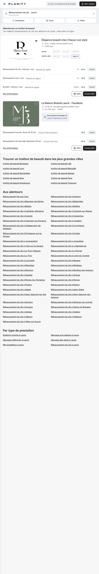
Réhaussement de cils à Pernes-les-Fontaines (24, 280)
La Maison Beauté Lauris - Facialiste (62, 103)
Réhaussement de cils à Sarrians (18, 302)
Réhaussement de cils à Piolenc (17, 285)
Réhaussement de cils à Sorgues (18, 307)
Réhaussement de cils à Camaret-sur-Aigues (71, 211)
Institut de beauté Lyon (13, 168)
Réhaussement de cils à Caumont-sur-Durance (24, 221)
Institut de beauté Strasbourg (16, 183)
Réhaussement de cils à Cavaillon (66, 221)
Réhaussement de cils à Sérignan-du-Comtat (71, 302)
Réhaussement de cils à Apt (15, 196)
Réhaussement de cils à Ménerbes (18, 265)
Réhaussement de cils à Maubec (66, 260)
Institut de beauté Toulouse (63, 183)
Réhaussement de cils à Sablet (17, 289)
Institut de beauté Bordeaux (15, 163)
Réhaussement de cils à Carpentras (67, 216)
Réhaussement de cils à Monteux (18, 270)
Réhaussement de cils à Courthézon (67, 225)
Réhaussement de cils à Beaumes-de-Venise (23, 201)
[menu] (4, 3)
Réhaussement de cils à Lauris (65, 345)
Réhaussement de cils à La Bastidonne (68, 246)
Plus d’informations (10, 94)
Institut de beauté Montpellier (16, 173)
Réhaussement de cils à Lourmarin (19, 260)
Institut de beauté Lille (61, 163)
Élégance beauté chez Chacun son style (64, 40)
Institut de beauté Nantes (62, 173)
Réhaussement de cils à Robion (65, 285)
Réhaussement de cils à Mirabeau (66, 265)
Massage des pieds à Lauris (63, 340)
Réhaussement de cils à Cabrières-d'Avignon (23, 211)
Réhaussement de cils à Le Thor (17, 255)
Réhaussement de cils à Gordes (65, 233)
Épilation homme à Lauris (14, 335)
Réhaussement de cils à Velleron (18, 317)
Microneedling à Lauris (13, 345)
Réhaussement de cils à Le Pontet (66, 251)
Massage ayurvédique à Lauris (65, 335)
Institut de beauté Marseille (63, 168)
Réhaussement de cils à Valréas (17, 312)
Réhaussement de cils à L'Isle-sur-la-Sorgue (23, 246)
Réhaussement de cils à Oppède (17, 275)
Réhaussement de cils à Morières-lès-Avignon (72, 270)
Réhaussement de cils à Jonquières (67, 241)
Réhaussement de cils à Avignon (66, 196)
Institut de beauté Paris (61, 178)
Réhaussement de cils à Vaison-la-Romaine (71, 307)
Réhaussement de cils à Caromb (17, 216)
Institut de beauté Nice (13, 178)
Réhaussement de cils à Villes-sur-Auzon (22, 321)
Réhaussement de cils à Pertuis (65, 280)
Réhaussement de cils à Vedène (65, 312)
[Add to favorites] (36, 41)
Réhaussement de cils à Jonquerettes (20, 241)
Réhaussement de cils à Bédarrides (67, 201)
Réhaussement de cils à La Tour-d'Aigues (22, 251)
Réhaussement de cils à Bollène (65, 206)
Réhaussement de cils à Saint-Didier (67, 289)
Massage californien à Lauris (16, 340)
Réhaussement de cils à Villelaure (66, 317)
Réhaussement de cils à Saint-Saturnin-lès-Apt (24, 294)
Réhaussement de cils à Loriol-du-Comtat (70, 255)
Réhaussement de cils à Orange (65, 275)
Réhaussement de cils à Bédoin (17, 206)
